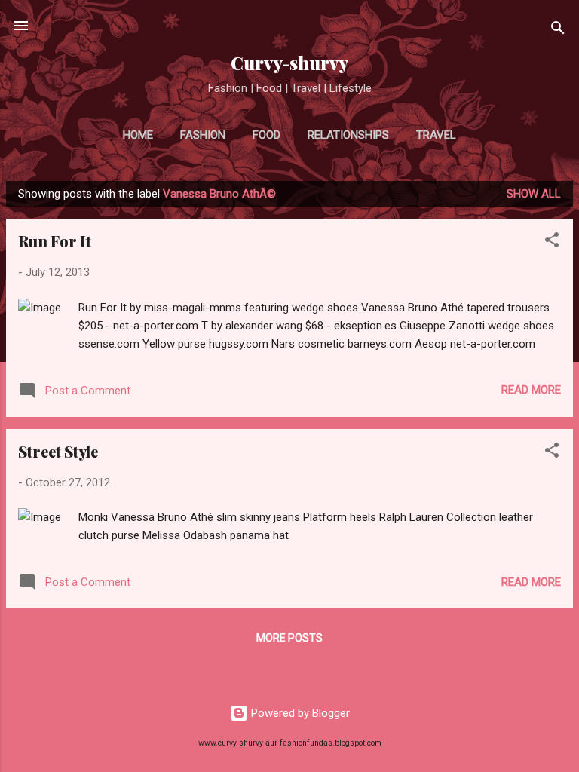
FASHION (202, 135)
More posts (289, 638)
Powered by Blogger (299, 713)
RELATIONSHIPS (348, 135)
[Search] (558, 31)
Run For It (54, 241)
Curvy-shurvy (289, 63)
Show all (534, 194)
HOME (138, 135)
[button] (552, 242)
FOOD (266, 135)
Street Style (58, 451)
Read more (531, 390)
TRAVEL (436, 135)
